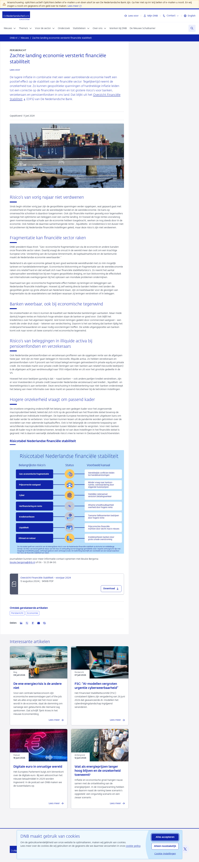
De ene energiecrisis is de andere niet (37, 686)
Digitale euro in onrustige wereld (37, 766)
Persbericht (17, 613)
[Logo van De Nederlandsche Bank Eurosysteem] (16, 16)
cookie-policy (133, 845)
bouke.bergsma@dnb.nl (22, 562)
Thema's (23, 28)
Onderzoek (64, 28)
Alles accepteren (165, 837)
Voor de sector (43, 28)
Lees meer (73, 6)
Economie (32, 613)
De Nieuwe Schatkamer (142, 28)
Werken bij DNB (118, 28)
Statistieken (79, 28)
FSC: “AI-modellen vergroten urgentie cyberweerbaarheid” (96, 686)
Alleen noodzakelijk (165, 846)
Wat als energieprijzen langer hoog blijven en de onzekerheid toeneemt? (98, 771)
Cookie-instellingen (165, 853)
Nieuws (8, 28)
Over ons (97, 28)
